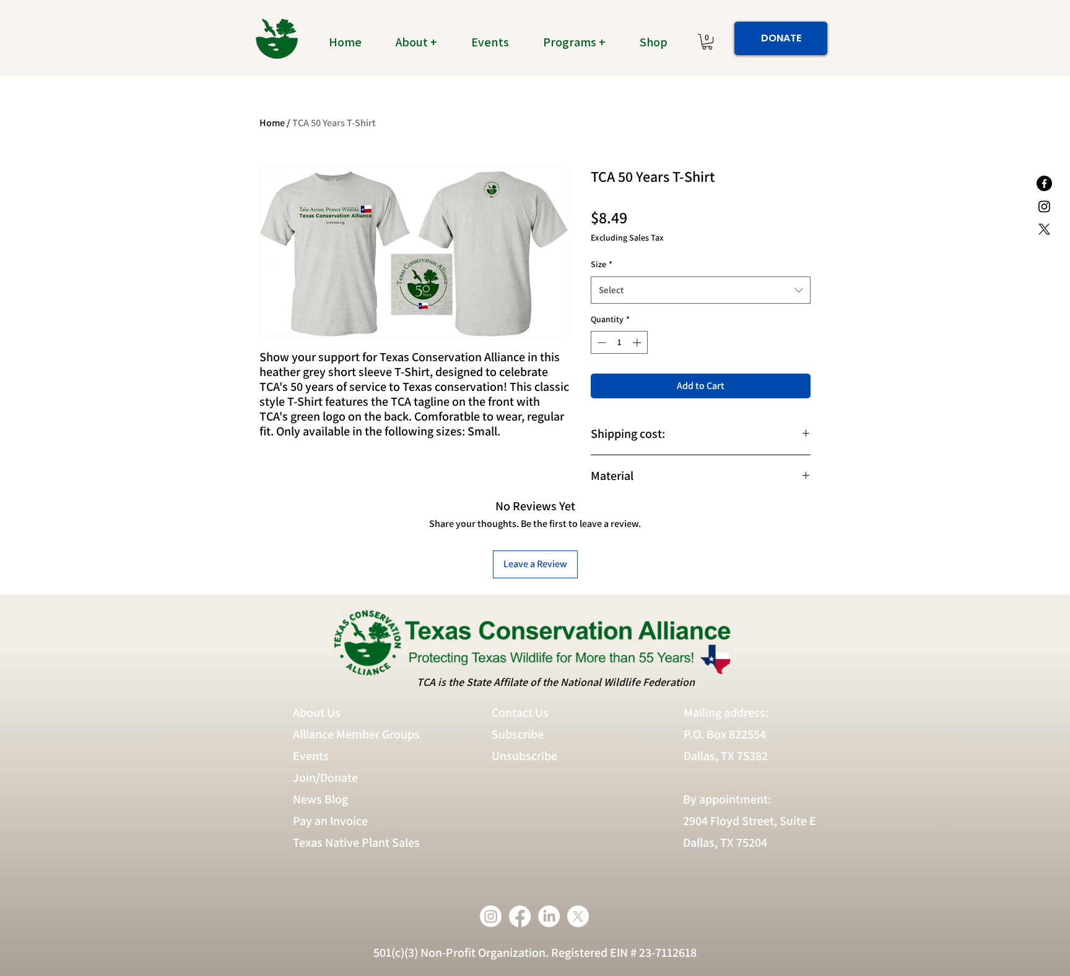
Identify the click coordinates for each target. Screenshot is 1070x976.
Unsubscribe (526, 756)
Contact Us (520, 712)
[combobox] (701, 290)
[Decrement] (600, 342)
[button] (423, 42)
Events (311, 756)
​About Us (317, 712)
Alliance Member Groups (356, 734)
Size (601, 264)
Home (272, 122)
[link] (707, 41)
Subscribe (518, 734)
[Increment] (638, 342)
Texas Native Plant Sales (356, 842)
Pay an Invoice (330, 821)
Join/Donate (325, 777)
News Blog (320, 799)
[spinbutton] (619, 342)
